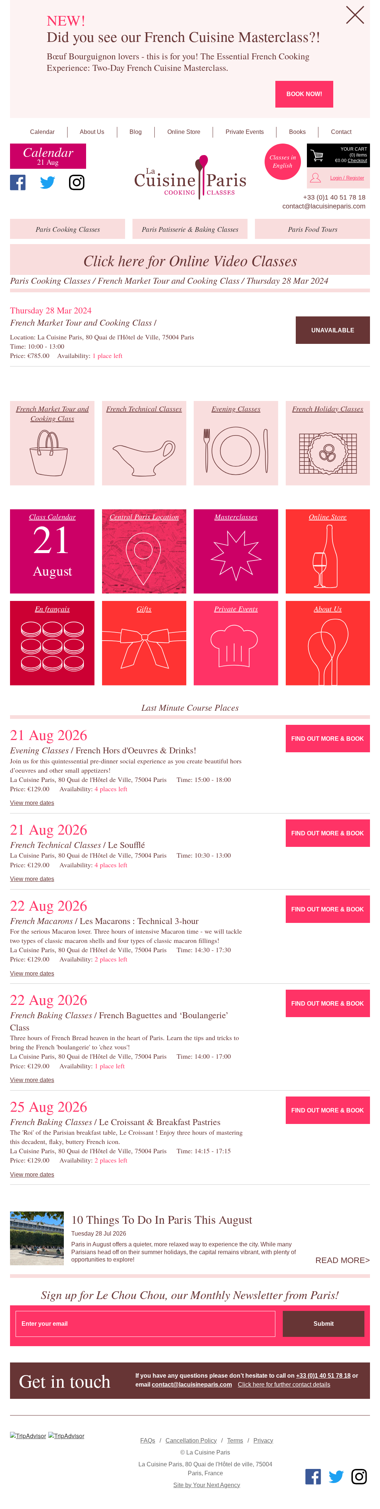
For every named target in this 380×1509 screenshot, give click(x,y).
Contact (341, 132)
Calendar (42, 132)
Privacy (263, 1440)
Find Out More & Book (327, 739)
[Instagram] (77, 182)
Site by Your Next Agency (206, 1485)
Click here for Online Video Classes (190, 260)
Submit (324, 1324)
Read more (340, 1260)
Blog (136, 132)
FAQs (147, 1440)
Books (297, 132)
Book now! (304, 94)
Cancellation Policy (191, 1440)
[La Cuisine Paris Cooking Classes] (190, 177)
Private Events (245, 132)
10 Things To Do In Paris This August (161, 1219)
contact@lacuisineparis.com (324, 206)
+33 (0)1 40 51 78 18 (334, 197)
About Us (92, 132)
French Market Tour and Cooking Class (170, 280)
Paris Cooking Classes (51, 280)
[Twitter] (47, 182)
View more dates (32, 803)
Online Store (183, 132)
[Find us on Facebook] (18, 182)
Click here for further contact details (284, 1384)
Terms (235, 1440)
